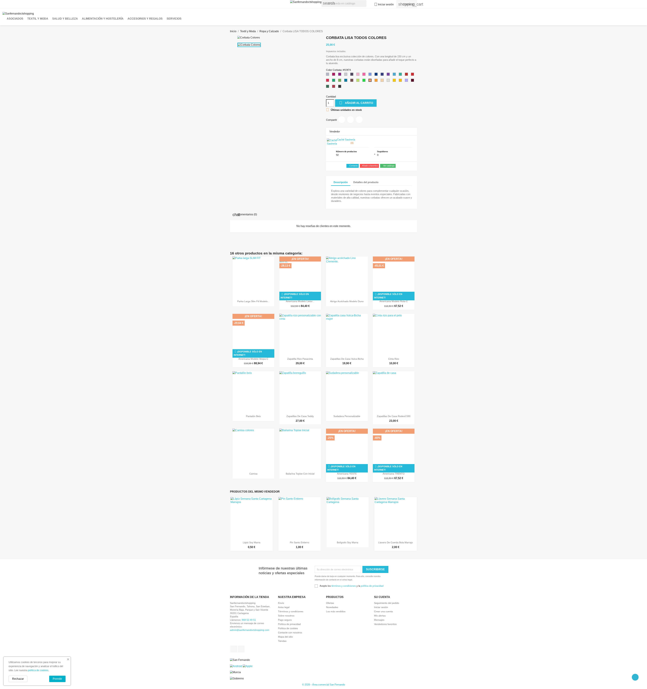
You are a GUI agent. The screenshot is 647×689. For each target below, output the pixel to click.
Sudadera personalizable (346, 416)
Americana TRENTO (394, 473)
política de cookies (38, 670)
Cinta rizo (393, 358)
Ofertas (330, 603)
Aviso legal (283, 607)
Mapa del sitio (285, 636)
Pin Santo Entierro (299, 542)
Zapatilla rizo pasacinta (300, 358)
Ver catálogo (389, 166)
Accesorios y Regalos (145, 18)
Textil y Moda (37, 18)
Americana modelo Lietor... (300, 301)
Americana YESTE (347, 473)
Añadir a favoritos (370, 166)
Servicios (174, 18)
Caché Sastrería (346, 139)
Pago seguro (285, 620)
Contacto (353, 166)
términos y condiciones (343, 585)
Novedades (332, 607)
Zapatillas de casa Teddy (300, 416)
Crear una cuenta (383, 611)
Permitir (57, 678)
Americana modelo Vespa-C (253, 358)
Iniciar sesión (381, 607)
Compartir (341, 119)
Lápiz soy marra (251, 542)
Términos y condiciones (290, 611)
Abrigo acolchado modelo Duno (347, 301)
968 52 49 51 (249, 620)
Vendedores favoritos (385, 624)
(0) (351, 142)
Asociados (15, 18)
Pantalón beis (253, 416)
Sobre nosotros (286, 615)
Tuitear (350, 119)
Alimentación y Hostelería (103, 18)
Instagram (241, 649)
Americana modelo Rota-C (393, 301)
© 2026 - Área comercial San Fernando (323, 684)
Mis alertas (380, 615)
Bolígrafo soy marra (347, 542)
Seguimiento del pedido (386, 603)
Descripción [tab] (341, 182)
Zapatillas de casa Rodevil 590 (393, 416)
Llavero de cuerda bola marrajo (395, 542)
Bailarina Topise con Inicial (300, 473)
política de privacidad (372, 585)
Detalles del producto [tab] (365, 182)
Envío (281, 603)
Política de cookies (288, 628)
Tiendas (282, 641)
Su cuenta (382, 597)
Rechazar (18, 678)
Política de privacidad (289, 624)
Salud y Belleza (65, 18)
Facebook (233, 649)
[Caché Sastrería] (332, 141)
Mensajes (379, 620)
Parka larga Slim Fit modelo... (253, 301)
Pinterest (359, 119)
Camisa (253, 473)
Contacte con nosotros (290, 632)
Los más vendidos (335, 611)
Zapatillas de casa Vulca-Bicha (347, 358)
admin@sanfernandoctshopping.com (249, 630)
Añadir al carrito (356, 103)
